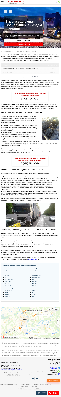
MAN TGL (34, 288)
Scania (33, 290)
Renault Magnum (36, 275)
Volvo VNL (34, 269)
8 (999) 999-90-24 (24, 44)
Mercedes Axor (9, 290)
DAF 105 (7, 275)
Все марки (7, 269)
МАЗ (33, 292)
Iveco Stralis (8, 281)
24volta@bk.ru (55, 364)
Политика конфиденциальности (8, 384)
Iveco (6, 277)
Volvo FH (7, 294)
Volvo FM (7, 296)
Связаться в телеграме (53, 368)
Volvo (6, 292)
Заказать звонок (53, 380)
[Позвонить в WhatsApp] (59, 2)
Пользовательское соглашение (42, 384)
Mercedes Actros (9, 286)
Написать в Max (52, 374)
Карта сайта (24, 386)
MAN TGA (34, 281)
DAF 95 (6, 273)
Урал (33, 296)
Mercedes (7, 284)
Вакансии (34, 386)
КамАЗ (33, 294)
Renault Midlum (36, 277)
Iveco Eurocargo (9, 279)
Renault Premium (36, 273)
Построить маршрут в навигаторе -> (12, 370)
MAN (33, 279)
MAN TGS (34, 284)
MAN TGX (34, 286)
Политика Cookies (25, 384)
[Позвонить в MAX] (56, 2)
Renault (34, 271)
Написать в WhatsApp (53, 371)
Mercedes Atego (9, 288)
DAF (6, 271)
